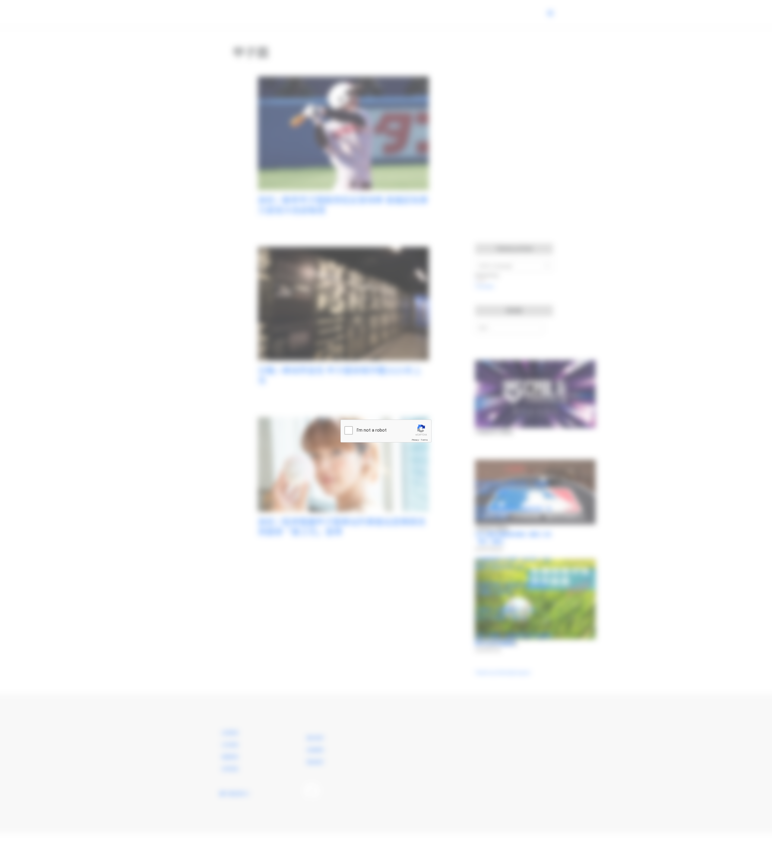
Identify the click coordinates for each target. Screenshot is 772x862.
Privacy (415, 440)
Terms (424, 440)
